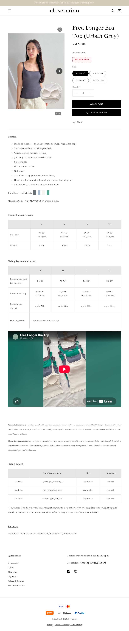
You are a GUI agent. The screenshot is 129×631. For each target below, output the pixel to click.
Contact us (13, 563)
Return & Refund (16, 581)
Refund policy (76, 625)
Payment (12, 576)
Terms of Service (62, 625)
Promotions (78, 52)
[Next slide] (59, 71)
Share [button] (79, 122)
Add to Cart (96, 104)
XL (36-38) (98, 80)
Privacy (50, 625)
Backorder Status (16, 585)
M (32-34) (98, 73)
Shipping (12, 572)
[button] (9, 10)
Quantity (76, 87)
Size (74, 67)
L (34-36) (80, 80)
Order (11, 567)
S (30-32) (80, 73)
